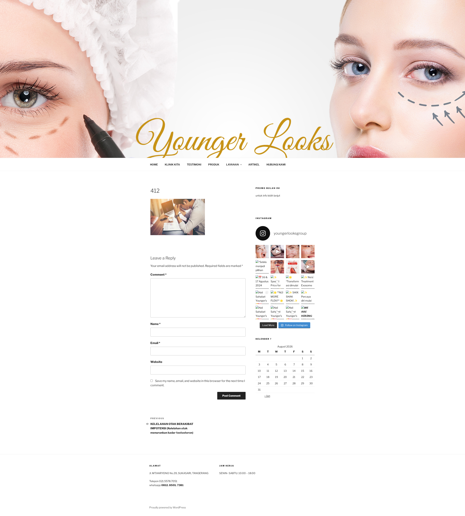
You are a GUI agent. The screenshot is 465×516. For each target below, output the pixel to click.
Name (155, 324)
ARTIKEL (254, 164)
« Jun (267, 395)
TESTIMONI (194, 164)
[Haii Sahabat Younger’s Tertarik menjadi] (262, 312)
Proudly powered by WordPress (167, 507)
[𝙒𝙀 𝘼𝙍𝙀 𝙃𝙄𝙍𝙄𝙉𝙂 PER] (308, 312)
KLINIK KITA (172, 164)
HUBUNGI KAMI (276, 164)
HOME (154, 164)
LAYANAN (232, 164)
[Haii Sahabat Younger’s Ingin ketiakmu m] (292, 312)
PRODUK (213, 164)
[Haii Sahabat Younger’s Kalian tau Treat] (277, 312)
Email (155, 343)
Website (156, 362)
